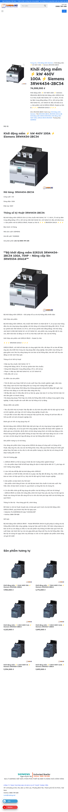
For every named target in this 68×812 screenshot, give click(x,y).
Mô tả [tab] (6, 126)
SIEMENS (33, 120)
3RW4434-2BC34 (44, 114)
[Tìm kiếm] (45, 5)
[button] (24, 65)
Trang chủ (33, 63)
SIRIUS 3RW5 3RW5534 (45, 118)
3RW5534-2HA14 (55, 114)
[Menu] (2, 11)
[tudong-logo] (9, 6)
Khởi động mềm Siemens (45, 63)
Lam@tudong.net (9, 795)
